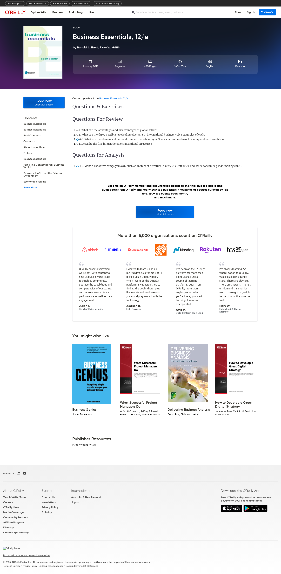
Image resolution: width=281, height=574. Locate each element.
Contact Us (48, 497)
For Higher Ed (60, 3)
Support (48, 491)
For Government (37, 3)
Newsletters (49, 502)
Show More (30, 187)
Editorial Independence (51, 566)
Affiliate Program (13, 522)
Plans (237, 12)
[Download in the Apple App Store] (231, 511)
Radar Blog (76, 12)
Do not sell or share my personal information (26, 555)
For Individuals (81, 3)
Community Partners (15, 517)
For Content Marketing (107, 3)
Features (57, 12)
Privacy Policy (50, 507)
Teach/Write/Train (14, 497)
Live (91, 12)
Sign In (251, 12)
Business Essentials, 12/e (113, 98)
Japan (75, 502)
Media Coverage (13, 512)
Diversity (8, 527)
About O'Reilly (13, 491)
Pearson (240, 66)
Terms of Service (11, 566)
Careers (8, 502)
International (80, 491)
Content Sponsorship (16, 532)
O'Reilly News (11, 507)
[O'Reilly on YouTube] (24, 473)
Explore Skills (38, 12)
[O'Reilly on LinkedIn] (18, 473)
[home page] (15, 12)
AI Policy (47, 512)
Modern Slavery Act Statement (82, 566)
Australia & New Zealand (86, 497)
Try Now (266, 12)
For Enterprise (15, 3)
